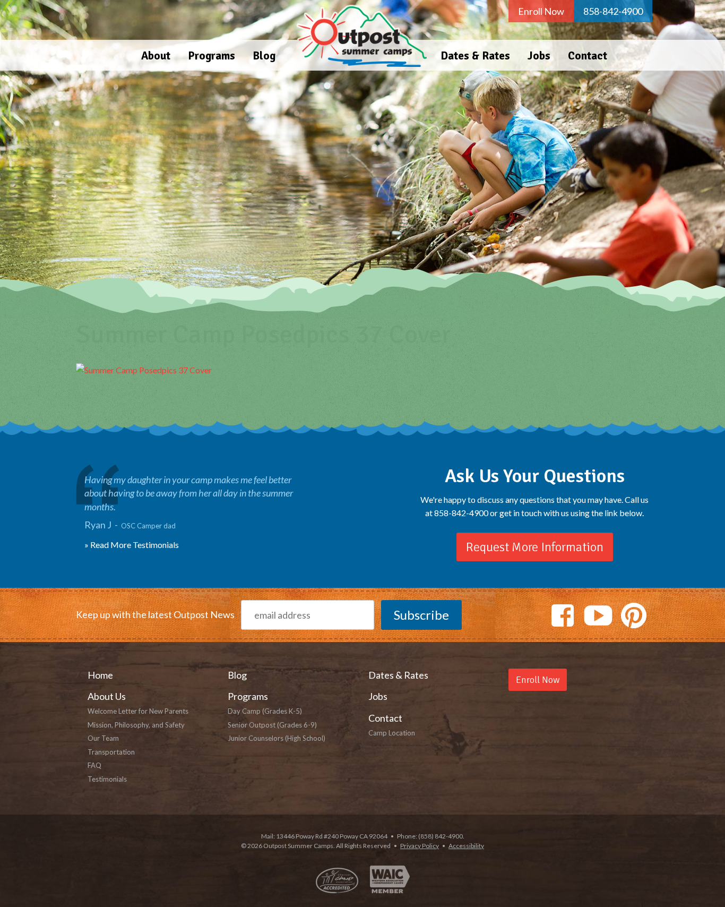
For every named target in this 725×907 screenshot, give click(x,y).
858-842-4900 (613, 11)
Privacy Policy (419, 846)
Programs (211, 56)
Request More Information (534, 547)
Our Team (103, 738)
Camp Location (391, 733)
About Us (107, 696)
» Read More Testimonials (131, 545)
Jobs (539, 56)
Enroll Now (541, 11)
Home (358, 35)
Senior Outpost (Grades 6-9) (272, 725)
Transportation (111, 752)
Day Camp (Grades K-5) (265, 711)
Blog (264, 56)
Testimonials (107, 779)
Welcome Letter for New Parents (138, 711)
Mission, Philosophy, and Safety (136, 725)
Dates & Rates (475, 56)
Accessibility (466, 846)
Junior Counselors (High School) (276, 738)
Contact (587, 56)
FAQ (94, 765)
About (155, 56)
